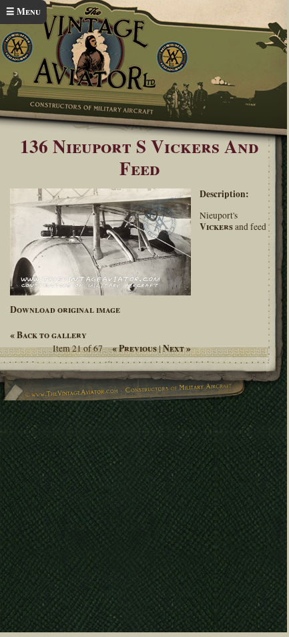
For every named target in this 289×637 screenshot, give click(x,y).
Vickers (216, 226)
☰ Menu (23, 11)
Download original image (65, 309)
